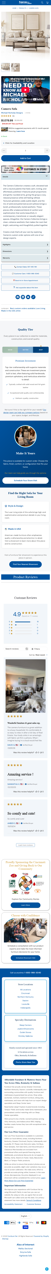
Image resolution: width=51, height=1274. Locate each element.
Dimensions (7, 251)
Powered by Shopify (41, 1236)
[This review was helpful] (36, 752)
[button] (5, 67)
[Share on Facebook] (18, 297)
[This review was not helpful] (41, 752)
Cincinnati (25, 993)
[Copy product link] (33, 297)
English (24, 1216)
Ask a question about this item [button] (27, 288)
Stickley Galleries (25, 1036)
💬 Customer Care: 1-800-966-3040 (25, 274)
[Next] (47, 36)
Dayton (25, 1000)
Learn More (25, 905)
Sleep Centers (26, 1025)
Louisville (25, 1004)
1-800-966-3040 (32, 972)
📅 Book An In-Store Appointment (25, 280)
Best (12, 308)
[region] (25, 36)
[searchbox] (14, 649)
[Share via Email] (28, 297)
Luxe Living (40, 308)
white (18, 311)
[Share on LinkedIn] (23, 297)
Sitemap (5, 1239)
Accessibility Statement (13, 1204)
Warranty (6, 258)
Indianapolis (25, 1008)
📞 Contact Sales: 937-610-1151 (25, 267)
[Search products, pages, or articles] (42, 2)
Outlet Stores (25, 1032)
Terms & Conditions (33, 1200)
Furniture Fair (12, 1236)
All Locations (25, 989)
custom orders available (24, 308)
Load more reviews (25, 845)
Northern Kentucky (26, 997)
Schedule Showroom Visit (25, 958)
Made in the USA (8, 311)
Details (5, 177)
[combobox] (38, 655)
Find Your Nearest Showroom (25, 564)
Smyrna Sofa (25, 1252)
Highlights (6, 245)
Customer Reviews (34, 1204)
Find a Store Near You (25, 1062)
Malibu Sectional (25, 1248)
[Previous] (3, 36)
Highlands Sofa (25, 1255)
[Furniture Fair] (25, 2)
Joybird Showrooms (25, 1029)
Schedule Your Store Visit (25, 480)
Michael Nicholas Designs (12, 113)
